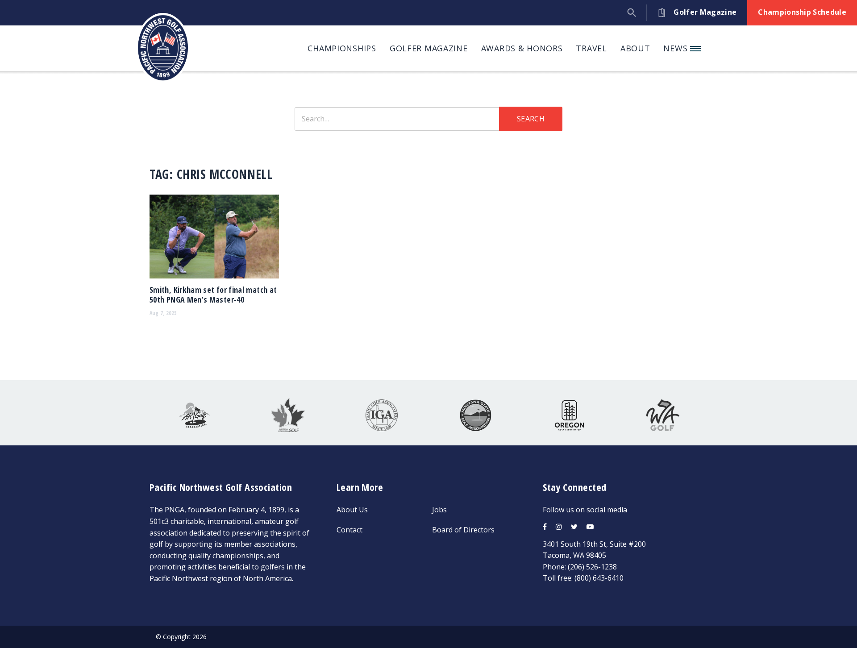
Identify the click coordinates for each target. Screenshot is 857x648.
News (676, 48)
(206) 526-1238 (592, 567)
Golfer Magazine (429, 48)
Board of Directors (463, 530)
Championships (342, 48)
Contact (349, 530)
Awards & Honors (522, 48)
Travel (591, 48)
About (635, 48)
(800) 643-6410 (599, 578)
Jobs (439, 510)
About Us (352, 510)
